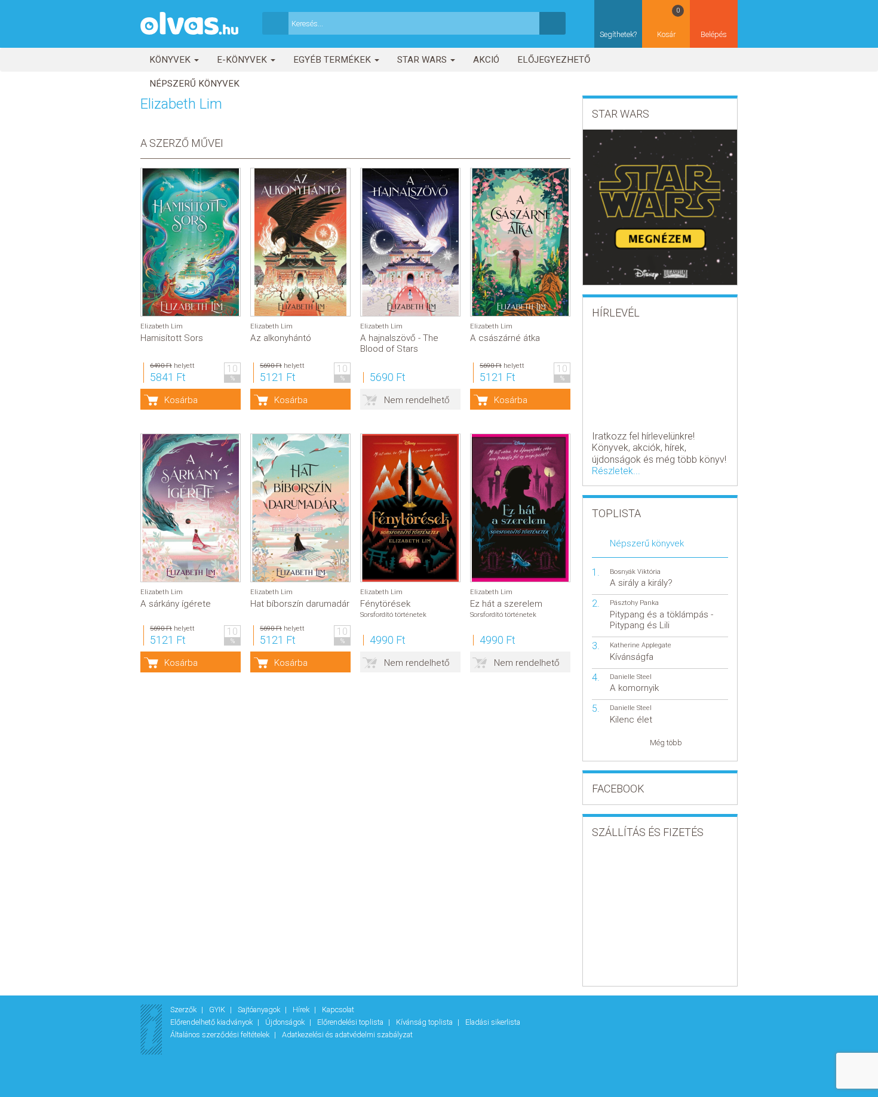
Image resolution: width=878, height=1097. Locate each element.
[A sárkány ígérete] (190, 508)
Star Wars (423, 59)
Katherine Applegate (640, 645)
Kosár (668, 23)
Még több (666, 742)
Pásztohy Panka (634, 603)
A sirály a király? (641, 582)
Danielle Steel (631, 677)
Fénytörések (385, 603)
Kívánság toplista (425, 1022)
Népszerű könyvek (194, 83)
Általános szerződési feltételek (220, 1034)
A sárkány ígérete (175, 603)
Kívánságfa (631, 657)
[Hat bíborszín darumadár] (300, 508)
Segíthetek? (618, 34)
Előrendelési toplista (351, 1022)
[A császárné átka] (520, 242)
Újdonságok (285, 1022)
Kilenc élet (631, 719)
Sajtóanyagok (260, 1009)
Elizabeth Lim (161, 326)
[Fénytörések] (410, 508)
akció (486, 59)
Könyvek (171, 59)
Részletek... (616, 471)
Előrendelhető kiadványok (212, 1022)
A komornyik (634, 688)
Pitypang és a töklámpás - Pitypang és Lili (661, 620)
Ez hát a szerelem (506, 603)
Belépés (714, 34)
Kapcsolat (338, 1009)
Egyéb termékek (333, 59)
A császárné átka (505, 338)
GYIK (218, 1009)
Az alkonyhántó (280, 338)
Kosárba (181, 400)
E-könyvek (243, 59)
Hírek (302, 1009)
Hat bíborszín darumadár (299, 603)
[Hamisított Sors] (190, 242)
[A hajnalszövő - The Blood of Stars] (410, 242)
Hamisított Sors (171, 338)
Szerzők (184, 1009)
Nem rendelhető (417, 400)
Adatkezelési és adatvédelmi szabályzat (347, 1034)
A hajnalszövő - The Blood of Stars (399, 343)
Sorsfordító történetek (393, 615)
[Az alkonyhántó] (300, 242)
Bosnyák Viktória (635, 572)
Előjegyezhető (553, 59)
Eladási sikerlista (492, 1022)
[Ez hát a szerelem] (520, 508)
